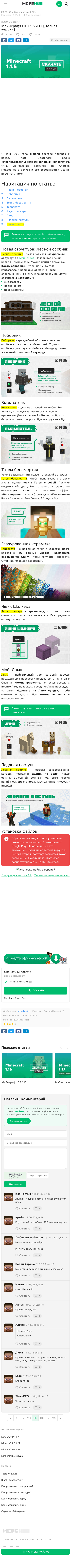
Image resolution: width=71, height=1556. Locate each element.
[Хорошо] (12, 1024)
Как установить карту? (14, 1498)
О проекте (10, 1539)
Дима (19, 1352)
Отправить (15, 1184)
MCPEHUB (6, 12)
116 (42, 1418)
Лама (10, 215)
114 (29, 1418)
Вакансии (27, 1539)
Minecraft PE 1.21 (10, 1449)
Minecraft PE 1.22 (10, 1443)
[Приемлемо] (7, 1024)
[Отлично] (15, 1024)
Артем (19, 1304)
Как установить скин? (13, 1505)
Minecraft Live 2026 (12, 1455)
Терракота (13, 206)
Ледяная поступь (18, 219)
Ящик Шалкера (16, 211)
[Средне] (10, 1024)
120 (54, 1418)
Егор (18, 1375)
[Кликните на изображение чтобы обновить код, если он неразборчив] (15, 1175)
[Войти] (59, 4)
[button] (6, 4)
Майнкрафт (26, 258)
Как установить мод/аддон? (17, 1486)
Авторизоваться (18, 1121)
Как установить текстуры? (16, 1492)
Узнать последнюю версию (52, 875)
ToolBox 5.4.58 (9, 1473)
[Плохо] (4, 1024)
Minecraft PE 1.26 (10, 1437)
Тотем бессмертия (19, 202)
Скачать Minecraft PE (24, 12)
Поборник (13, 194)
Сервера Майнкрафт (13, 1511)
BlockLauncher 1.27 (12, 1480)
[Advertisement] (35, 114)
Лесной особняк (17, 189)
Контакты (44, 1539)
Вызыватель (14, 198)
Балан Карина (25, 1264)
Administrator (24, 1011)
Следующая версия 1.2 (16, 875)
